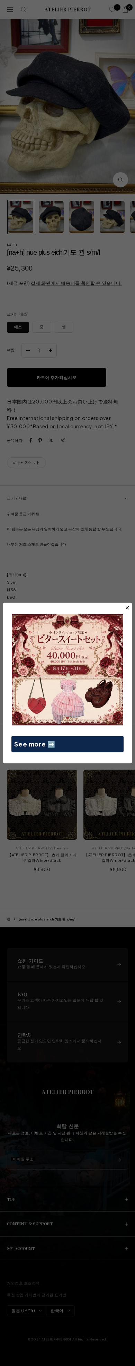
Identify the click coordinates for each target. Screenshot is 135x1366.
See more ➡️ (34, 744)
